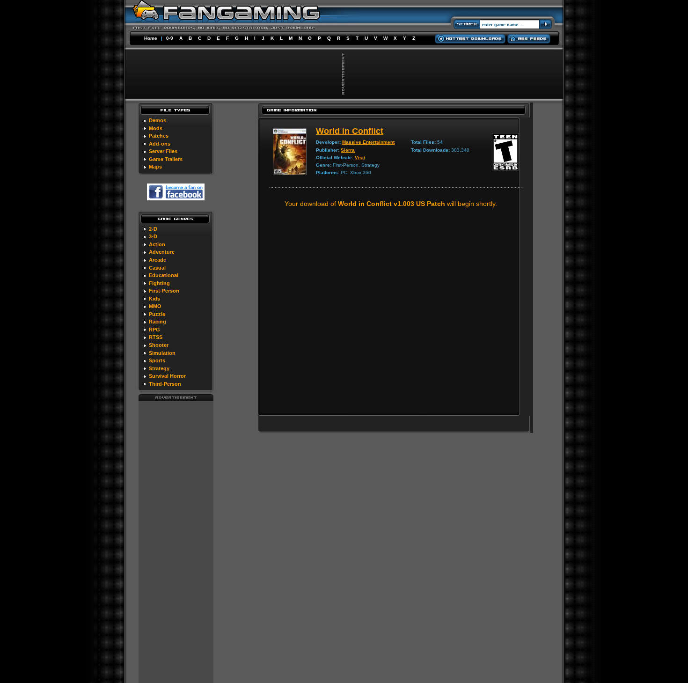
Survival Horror (167, 376)
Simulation (162, 353)
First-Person (164, 291)
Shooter (158, 345)
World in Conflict (349, 131)
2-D (153, 229)
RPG (154, 329)
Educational (163, 275)
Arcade (157, 260)
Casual (157, 268)
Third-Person (165, 384)
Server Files (163, 151)
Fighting (159, 283)
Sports (157, 360)
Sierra (348, 150)
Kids (154, 298)
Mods (155, 128)
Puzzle (157, 314)
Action (157, 244)
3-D (153, 236)
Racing (157, 321)
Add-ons (159, 144)
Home (150, 38)
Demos (157, 120)
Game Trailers (166, 159)
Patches (158, 136)
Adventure (162, 252)
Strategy (159, 368)
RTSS (155, 337)
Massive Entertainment (368, 142)
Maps (155, 166)
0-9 (169, 38)
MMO (155, 306)
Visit (360, 157)
